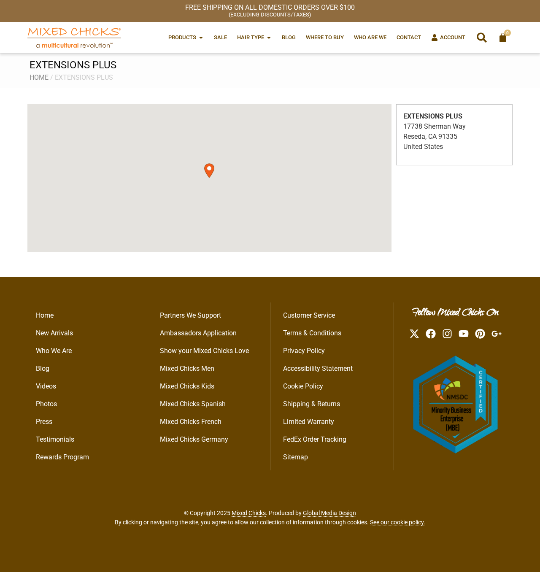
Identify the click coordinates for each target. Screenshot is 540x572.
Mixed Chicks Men (187, 368)
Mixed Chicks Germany (194, 439)
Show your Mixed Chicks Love (204, 351)
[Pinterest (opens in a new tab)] (480, 334)
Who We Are (54, 351)
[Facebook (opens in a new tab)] (431, 334)
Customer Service (309, 315)
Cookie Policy (303, 386)
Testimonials (55, 439)
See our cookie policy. (397, 522)
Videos (46, 386)
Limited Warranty (308, 422)
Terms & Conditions (312, 333)
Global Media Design (329, 513)
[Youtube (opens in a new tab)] (464, 334)
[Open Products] (201, 37)
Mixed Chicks (249, 513)
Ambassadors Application (198, 333)
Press (44, 422)
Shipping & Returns (311, 404)
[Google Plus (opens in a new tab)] (496, 334)
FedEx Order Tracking (314, 439)
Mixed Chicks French (190, 422)
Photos (46, 404)
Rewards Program (62, 457)
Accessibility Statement (318, 368)
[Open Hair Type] (269, 37)
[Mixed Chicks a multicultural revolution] (74, 37)
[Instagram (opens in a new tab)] (447, 334)
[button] (481, 37)
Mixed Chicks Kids (187, 386)
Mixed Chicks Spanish (193, 404)
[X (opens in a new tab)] (414, 334)
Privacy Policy (304, 351)
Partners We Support (190, 315)
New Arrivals (54, 333)
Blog (42, 368)
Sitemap (295, 457)
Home (39, 77)
